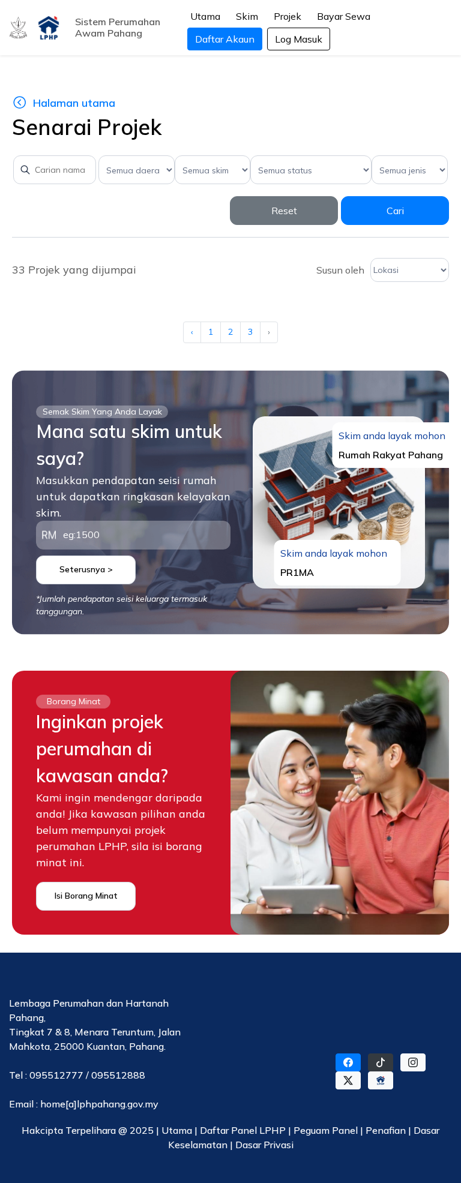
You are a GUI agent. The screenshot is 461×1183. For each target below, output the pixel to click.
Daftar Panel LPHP (243, 1130)
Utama (205, 16)
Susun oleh (340, 270)
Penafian (387, 1130)
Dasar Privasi (264, 1145)
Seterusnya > (86, 569)
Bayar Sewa (343, 16)
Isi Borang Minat (86, 895)
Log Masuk (298, 39)
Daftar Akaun (225, 39)
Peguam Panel (326, 1130)
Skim (247, 16)
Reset (284, 211)
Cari (395, 211)
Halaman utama (74, 103)
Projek (287, 16)
